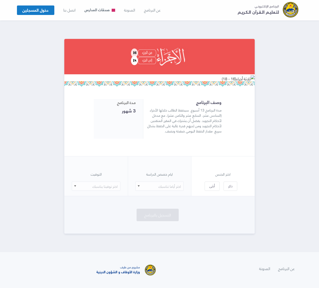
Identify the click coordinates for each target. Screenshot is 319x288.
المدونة (129, 9)
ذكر (230, 185)
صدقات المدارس (97, 9)
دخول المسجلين (35, 10)
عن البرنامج (152, 9)
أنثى (212, 185)
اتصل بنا (69, 9)
